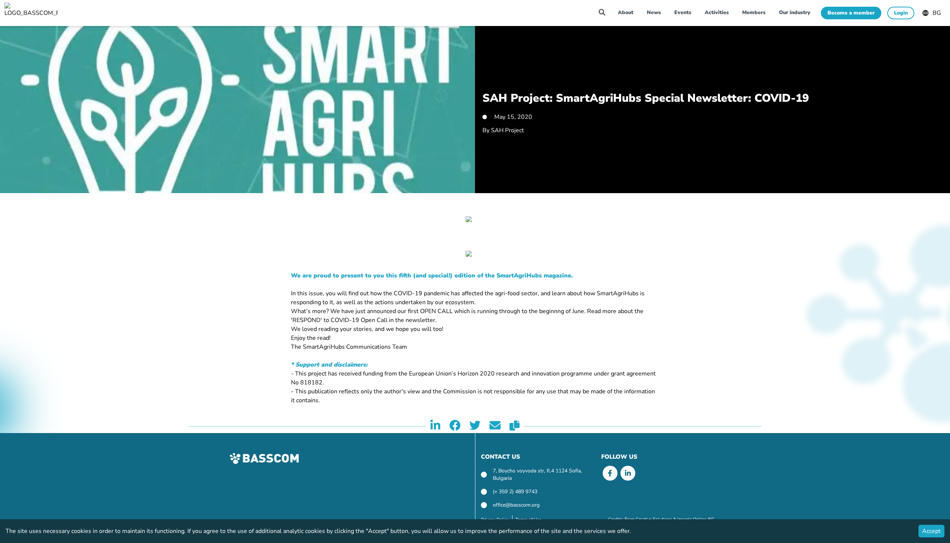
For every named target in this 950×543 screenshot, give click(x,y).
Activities (717, 12)
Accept (931, 531)
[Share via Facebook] (455, 426)
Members (754, 12)
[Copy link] (515, 426)
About (625, 12)
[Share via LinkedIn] (435, 426)
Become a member (851, 12)
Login (901, 12)
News (654, 12)
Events (682, 12)
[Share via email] (495, 426)
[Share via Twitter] (475, 426)
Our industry (794, 12)
